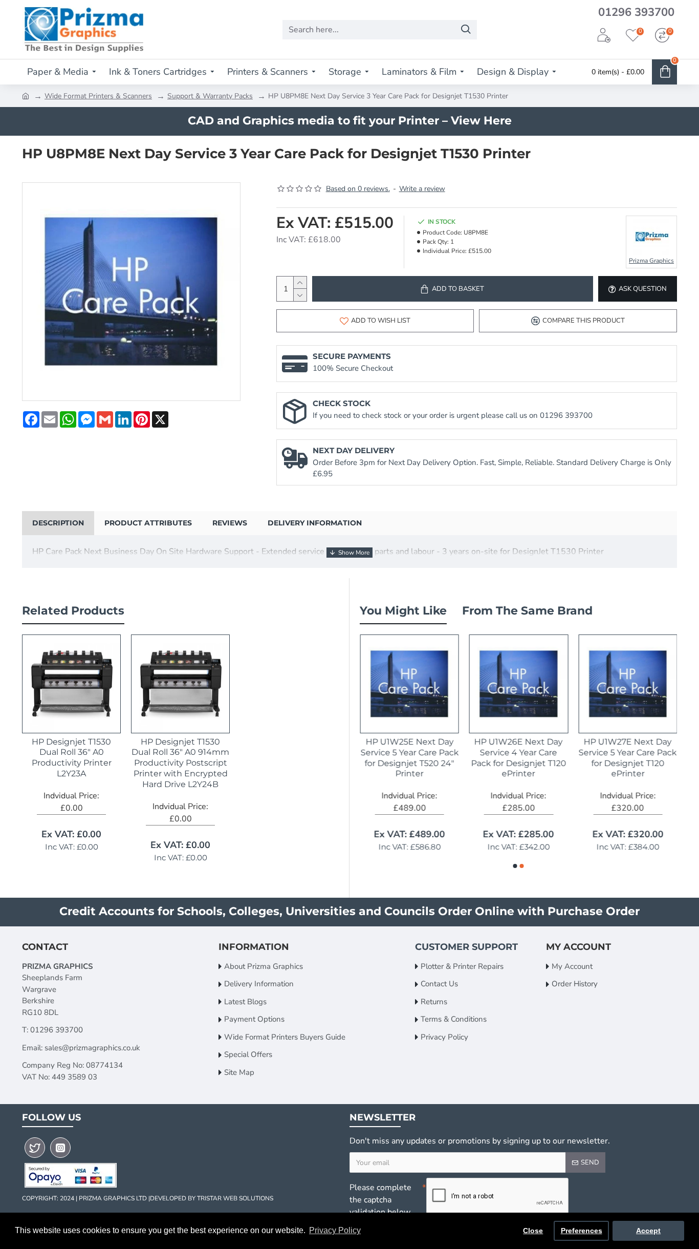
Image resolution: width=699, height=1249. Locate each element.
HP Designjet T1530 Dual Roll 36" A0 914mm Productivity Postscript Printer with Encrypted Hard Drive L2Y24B (180, 763)
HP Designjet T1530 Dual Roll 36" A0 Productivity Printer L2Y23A (72, 757)
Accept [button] (648, 1230)
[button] (515, 866)
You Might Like (403, 611)
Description (58, 522)
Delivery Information (315, 522)
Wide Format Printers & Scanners (98, 96)
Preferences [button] (581, 1230)
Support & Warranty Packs (210, 96)
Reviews (229, 522)
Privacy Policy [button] (335, 1230)
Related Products (73, 611)
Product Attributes (148, 522)
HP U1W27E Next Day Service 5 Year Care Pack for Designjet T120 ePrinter (627, 757)
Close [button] (533, 1230)
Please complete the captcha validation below (380, 1200)
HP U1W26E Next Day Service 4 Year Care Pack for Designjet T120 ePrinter (518, 757)
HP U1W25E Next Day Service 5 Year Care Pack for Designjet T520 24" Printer (409, 757)
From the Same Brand (527, 611)
